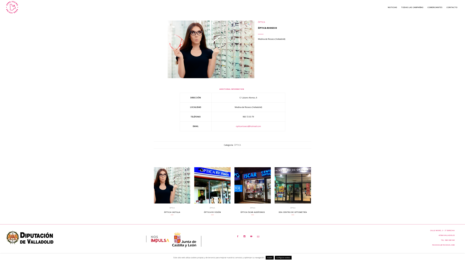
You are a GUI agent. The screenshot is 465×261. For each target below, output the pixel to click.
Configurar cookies (283, 258)
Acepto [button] (269, 258)
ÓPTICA (261, 22)
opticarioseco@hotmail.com (248, 126)
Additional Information (231, 89)
